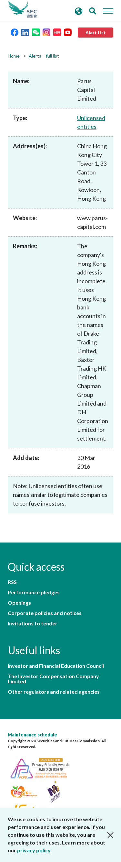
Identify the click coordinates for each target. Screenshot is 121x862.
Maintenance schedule (32, 734)
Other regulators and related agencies (54, 691)
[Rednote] (57, 32)
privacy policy (33, 850)
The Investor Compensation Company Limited (53, 679)
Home (14, 56)
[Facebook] (14, 32)
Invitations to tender (32, 623)
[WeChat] (36, 32)
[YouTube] (68, 32)
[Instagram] (46, 32)
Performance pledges (34, 592)
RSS (12, 582)
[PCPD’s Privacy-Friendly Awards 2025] (43, 767)
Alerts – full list (44, 56)
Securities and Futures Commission (22, 9)
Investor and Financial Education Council (56, 665)
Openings (19, 602)
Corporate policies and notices (45, 613)
